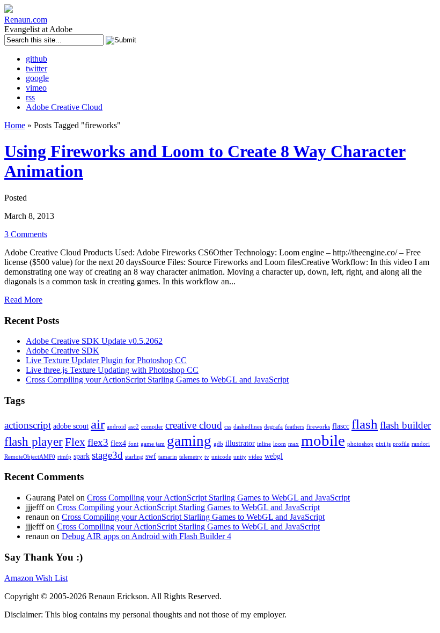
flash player (33, 441)
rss (30, 97)
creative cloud (193, 425)
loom (279, 444)
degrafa (273, 427)
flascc (340, 426)
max (293, 444)
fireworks (318, 427)
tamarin (167, 457)
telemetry (190, 457)
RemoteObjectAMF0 (29, 457)
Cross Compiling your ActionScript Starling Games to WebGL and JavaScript (157, 379)
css (227, 427)
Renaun (25, 19)
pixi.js (383, 444)
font (133, 444)
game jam (153, 444)
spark (82, 456)
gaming (189, 441)
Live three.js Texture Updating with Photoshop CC (112, 369)
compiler (152, 427)
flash (364, 424)
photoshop (360, 444)
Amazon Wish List (36, 578)
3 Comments (25, 234)
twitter (36, 68)
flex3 (97, 442)
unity (239, 457)
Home (14, 125)
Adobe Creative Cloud (64, 107)
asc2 (133, 427)
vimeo (36, 87)
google (37, 78)
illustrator (240, 443)
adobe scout (71, 426)
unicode (221, 457)
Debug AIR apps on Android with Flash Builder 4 (146, 536)
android (116, 427)
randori (421, 444)
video (255, 457)
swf (150, 456)
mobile (323, 440)
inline (264, 444)
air (98, 424)
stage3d (107, 455)
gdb (218, 444)
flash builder (405, 425)
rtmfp (64, 457)
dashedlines (247, 427)
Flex (75, 442)
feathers (294, 427)
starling (134, 457)
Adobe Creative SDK (62, 350)
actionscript (27, 425)
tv (206, 457)
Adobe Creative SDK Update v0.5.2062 (94, 340)
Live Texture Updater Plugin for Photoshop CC (106, 360)
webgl (274, 456)
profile (401, 444)
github (36, 58)
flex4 (118, 443)
